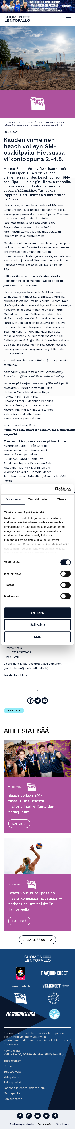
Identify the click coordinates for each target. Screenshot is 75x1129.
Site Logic (63, 1124)
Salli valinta (37, 624)
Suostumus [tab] (13, 499)
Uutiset (9, 1066)
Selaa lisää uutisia (37, 939)
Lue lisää (19, 823)
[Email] (45, 700)
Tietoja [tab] (61, 499)
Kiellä (37, 636)
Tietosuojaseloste (22, 1124)
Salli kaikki (37, 612)
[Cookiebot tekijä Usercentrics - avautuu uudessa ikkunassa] (55, 489)
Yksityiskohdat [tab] (37, 499)
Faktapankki (12, 1082)
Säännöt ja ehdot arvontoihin (24, 1088)
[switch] (65, 574)
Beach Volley (13, 710)
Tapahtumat (12, 1060)
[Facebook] (30, 700)
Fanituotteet (13, 1099)
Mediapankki (12, 1093)
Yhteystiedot (13, 1077)
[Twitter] (37, 700)
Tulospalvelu (12, 1071)
